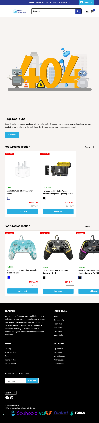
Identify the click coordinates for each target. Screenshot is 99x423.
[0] (92, 11)
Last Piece (58, 331)
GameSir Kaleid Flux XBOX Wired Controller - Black (55, 271)
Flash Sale (58, 324)
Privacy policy (10, 352)
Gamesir (10, 267)
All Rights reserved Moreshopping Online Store (20, 408)
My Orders (58, 352)
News (56, 316)
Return (7, 356)
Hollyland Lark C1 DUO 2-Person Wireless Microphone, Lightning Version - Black (58, 192)
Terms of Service (11, 360)
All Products (59, 360)
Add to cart (22, 212)
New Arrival (58, 328)
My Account (58, 349)
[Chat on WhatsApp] (6, 417)
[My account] (87, 11)
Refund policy (10, 364)
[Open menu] (6, 11)
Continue (12, 135)
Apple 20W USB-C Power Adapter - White (20, 192)
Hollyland (47, 188)
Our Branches (59, 364)
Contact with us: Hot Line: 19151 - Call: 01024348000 (49, 2)
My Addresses (59, 356)
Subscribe (88, 2)
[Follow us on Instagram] (11, 397)
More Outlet (58, 335)
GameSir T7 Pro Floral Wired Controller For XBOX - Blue (22, 271)
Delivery (8, 349)
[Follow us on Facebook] (7, 397)
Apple (9, 188)
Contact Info (59, 320)
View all (88, 147)
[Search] (78, 11)
